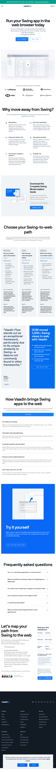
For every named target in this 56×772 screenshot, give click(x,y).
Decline (22, 765)
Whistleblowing (5, 724)
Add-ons (4, 750)
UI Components (23, 716)
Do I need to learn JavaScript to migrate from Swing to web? (26, 588)
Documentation (5, 734)
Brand (3, 716)
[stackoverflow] (53, 702)
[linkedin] (38, 702)
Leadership (4, 722)
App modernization (43, 716)
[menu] (2, 6)
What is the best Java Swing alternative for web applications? (22, 611)
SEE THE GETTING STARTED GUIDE (16, 545)
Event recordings (24, 739)
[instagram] (47, 702)
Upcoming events (24, 737)
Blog (21, 734)
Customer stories (24, 742)
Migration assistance (44, 719)
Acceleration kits (24, 719)
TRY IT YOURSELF (22, 39)
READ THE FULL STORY (42, 367)
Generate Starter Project (7, 739)
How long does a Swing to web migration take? (22, 595)
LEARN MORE (28, 414)
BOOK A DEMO (35, 39)
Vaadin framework (24, 714)
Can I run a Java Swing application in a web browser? (24, 572)
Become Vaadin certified (7, 742)
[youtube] (44, 702)
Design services (42, 722)
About (3, 714)
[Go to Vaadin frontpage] (5, 702)
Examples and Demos (7, 745)
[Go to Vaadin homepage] (27, 6)
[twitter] (32, 702)
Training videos (5, 747)
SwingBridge (23, 724)
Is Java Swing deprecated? (16, 602)
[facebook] (35, 702)
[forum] (50, 702)
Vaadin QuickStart (6, 737)
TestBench (22, 727)
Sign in (53, 6)
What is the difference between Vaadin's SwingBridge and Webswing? (26, 580)
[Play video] (28, 65)
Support (41, 727)
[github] (41, 702)
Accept (34, 765)
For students (23, 745)
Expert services (42, 724)
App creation (42, 714)
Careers (3, 719)
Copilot (22, 722)
